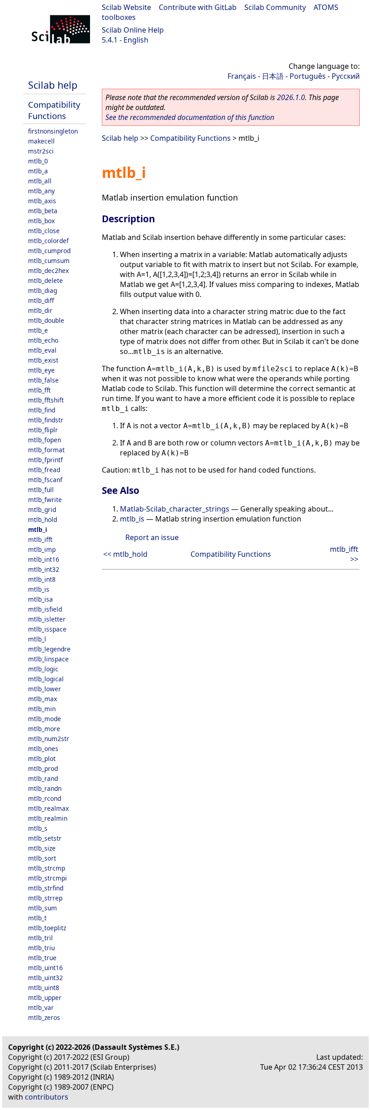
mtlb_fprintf (45, 459)
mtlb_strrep (45, 898)
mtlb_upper (45, 997)
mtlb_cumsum (49, 260)
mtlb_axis (42, 200)
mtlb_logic (43, 669)
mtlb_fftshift (46, 400)
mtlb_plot (42, 758)
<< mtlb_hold (125, 554)
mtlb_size (42, 848)
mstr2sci (41, 151)
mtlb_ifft (40, 539)
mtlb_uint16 (45, 967)
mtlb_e (38, 330)
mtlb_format (46, 449)
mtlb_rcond (44, 798)
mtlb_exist (43, 360)
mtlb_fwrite (45, 499)
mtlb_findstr (45, 420)
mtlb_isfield (45, 609)
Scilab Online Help (133, 30)
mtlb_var (41, 1007)
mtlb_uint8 (43, 987)
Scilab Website (126, 7)
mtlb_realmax (48, 808)
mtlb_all (40, 181)
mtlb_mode (44, 718)
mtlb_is (38, 589)
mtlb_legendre (49, 649)
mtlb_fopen (44, 439)
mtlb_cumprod (49, 250)
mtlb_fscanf (45, 479)
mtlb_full (41, 489)
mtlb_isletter (47, 619)
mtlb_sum (42, 908)
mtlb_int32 (43, 569)
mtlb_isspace (47, 629)
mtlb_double (46, 320)
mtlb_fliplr (43, 430)
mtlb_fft (39, 390)
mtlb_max (42, 698)
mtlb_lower (44, 688)
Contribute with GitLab (198, 7)
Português (308, 76)
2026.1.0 (291, 97)
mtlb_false (43, 380)
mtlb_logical (46, 679)
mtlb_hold (42, 519)
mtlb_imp (42, 549)
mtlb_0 (38, 161)
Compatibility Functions (54, 110)
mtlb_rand (43, 778)
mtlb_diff (41, 300)
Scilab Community (275, 7)
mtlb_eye (41, 370)
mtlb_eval (42, 350)
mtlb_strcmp (46, 868)
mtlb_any (41, 191)
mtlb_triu (41, 947)
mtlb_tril (40, 937)
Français (242, 76)
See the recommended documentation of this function (189, 117)
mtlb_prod (43, 768)
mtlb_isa (40, 599)
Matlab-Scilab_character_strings (174, 509)
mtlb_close (44, 230)
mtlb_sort (42, 858)
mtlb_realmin (47, 818)
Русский (346, 76)
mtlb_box (41, 220)
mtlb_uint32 (45, 977)
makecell (41, 141)
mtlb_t (37, 918)
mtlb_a (38, 171)
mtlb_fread (44, 469)
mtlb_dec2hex (48, 270)
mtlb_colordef (48, 240)
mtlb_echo (43, 340)
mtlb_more (44, 728)
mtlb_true (42, 957)
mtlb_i (37, 529)
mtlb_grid (42, 509)
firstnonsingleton (53, 131)
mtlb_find (41, 410)
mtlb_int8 (42, 579)
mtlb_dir (40, 310)
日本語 (273, 76)
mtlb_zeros (44, 1017)
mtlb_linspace (48, 659)
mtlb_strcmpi (47, 878)
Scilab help (52, 84)
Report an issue (152, 537)
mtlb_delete (45, 280)
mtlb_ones (43, 748)
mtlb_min (42, 708)
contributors (46, 1097)
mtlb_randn (45, 788)
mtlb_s (38, 828)
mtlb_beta (42, 210)
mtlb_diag (42, 290)
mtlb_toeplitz (47, 927)
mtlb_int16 (43, 559)
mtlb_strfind (45, 888)
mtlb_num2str (48, 738)
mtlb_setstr (45, 838)
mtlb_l (37, 639)
